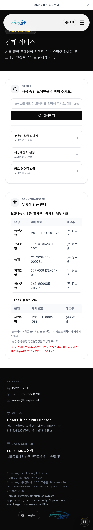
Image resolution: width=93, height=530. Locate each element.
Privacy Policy (35, 473)
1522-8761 (20, 388)
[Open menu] (82, 23)
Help (39, 477)
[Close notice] (88, 5)
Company (13, 473)
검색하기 (49, 115)
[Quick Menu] (84, 521)
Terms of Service (18, 477)
